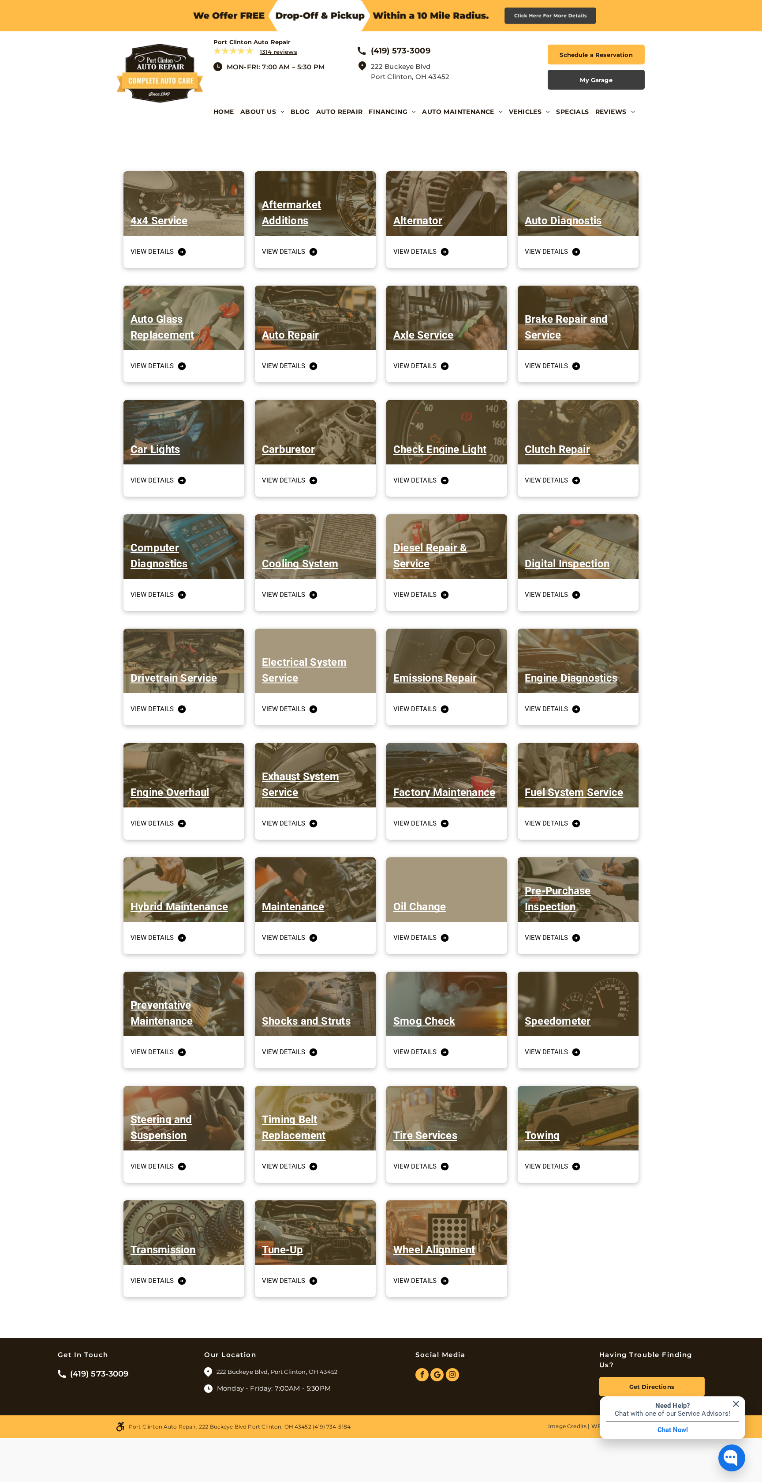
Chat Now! (672, 1430)
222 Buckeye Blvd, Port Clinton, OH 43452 (278, 1371)
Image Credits (567, 1426)
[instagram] (452, 1376)
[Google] (437, 1376)
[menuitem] (226, 118)
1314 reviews (278, 51)
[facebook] (422, 1376)
